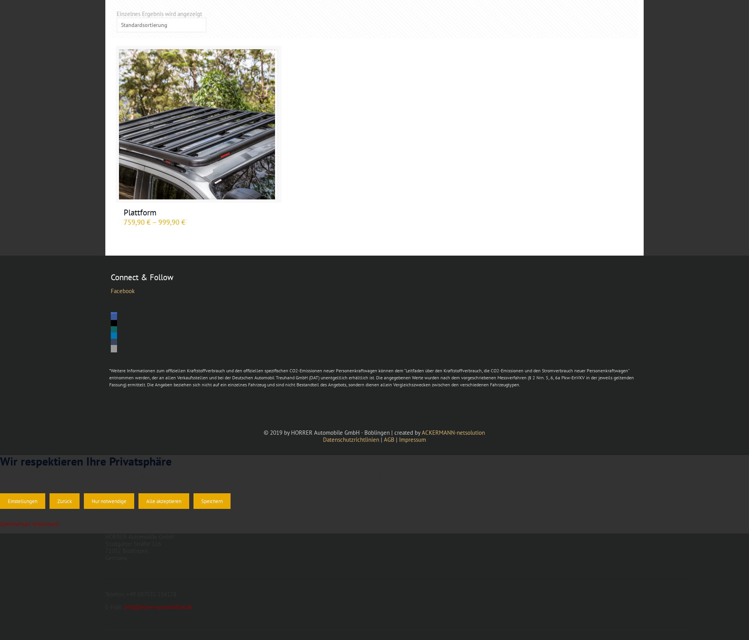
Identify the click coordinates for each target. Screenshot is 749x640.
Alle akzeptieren (163, 501)
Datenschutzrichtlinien (351, 439)
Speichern (212, 501)
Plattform (140, 212)
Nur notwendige (109, 501)
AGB (389, 439)
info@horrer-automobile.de (158, 607)
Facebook (123, 291)
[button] (114, 317)
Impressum (412, 439)
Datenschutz (15, 524)
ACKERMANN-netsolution (453, 432)
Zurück (64, 501)
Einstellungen (22, 501)
